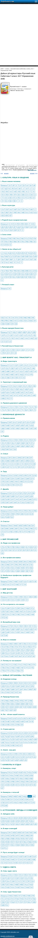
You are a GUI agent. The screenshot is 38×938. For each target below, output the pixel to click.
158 (7, 389)
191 (2, 431)
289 (27, 550)
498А (22, 836)
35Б (23, 209)
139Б (33, 368)
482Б (25, 818)
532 (12, 878)
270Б (26, 528)
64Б (10, 253)
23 (2, 198)
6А (16, 188)
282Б (31, 547)
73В (34, 259)
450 (25, 760)
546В (15, 896)
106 (16, 324)
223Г (29, 475)
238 (28, 493)
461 (35, 782)
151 (20, 378)
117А (6, 338)
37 (35, 209)
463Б (22, 785)
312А (25, 581)
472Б (21, 799)
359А (22, 650)
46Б (26, 224)
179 (34, 410)
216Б (33, 464)
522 (6, 863)
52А (6, 230)
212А (11, 464)
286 (10, 550)
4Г (2, 188)
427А (8, 739)
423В (35, 733)
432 (21, 742)
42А (35, 212)
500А (3, 839)
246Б (29, 499)
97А (17, 318)
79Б (10, 271)
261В (31, 514)
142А (21, 371)
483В (3, 821)
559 (24, 902)
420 (22, 725)
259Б (17, 514)
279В (12, 547)
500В (12, 839)
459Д (22, 782)
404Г (21, 707)
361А (7, 653)
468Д (25, 796)
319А (10, 597)
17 (30, 191)
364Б (11, 656)
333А (8, 614)
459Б (7, 782)
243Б (2, 499)
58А (6, 242)
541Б (31, 884)
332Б (33, 611)
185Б (17, 425)
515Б (2, 859)
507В (3, 845)
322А (12, 600)
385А (27, 686)
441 (33, 754)
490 (35, 824)
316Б (16, 584)
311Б (20, 581)
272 (2, 532)
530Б (34, 875)
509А (27, 845)
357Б (2, 650)
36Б (31, 209)
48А (33, 224)
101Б (20, 321)
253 (32, 502)
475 (11, 803)
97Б (21, 318)
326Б (27, 608)
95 (9, 318)
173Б (25, 407)
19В (10, 195)
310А (10, 581)
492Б (14, 832)
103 (35, 321)
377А (27, 668)
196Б (17, 443)
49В (10, 227)
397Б (16, 701)
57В (34, 238)
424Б (17, 736)
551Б (7, 899)
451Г (25, 772)
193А (25, 440)
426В (3, 739)
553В (21, 899)
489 (31, 824)
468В (15, 796)
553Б (16, 899)
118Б (21, 338)
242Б (26, 496)
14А (10, 191)
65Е (34, 253)
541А (26, 884)
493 (23, 832)
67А (10, 256)
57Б (30, 238)
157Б (2, 389)
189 (31, 428)
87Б (6, 277)
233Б (12, 485)
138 (24, 368)
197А (32, 443)
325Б (17, 608)
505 (20, 842)
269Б (6, 528)
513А (15, 856)
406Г (2, 710)
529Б (25, 875)
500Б (7, 839)
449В (21, 760)
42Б (2, 215)
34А (10, 209)
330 (20, 611)
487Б (12, 824)
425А (22, 736)
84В (31, 274)
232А (3, 485)
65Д (30, 253)
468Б (10, 796)
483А (30, 818)
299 (20, 565)
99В (6, 321)
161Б (30, 389)
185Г (26, 425)
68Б (23, 256)
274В (15, 532)
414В (7, 721)
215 (29, 464)
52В (14, 230)
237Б (19, 493)
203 (10, 458)
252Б (28, 502)
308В (22, 571)
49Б (6, 227)
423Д (7, 736)
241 (17, 496)
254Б (15, 511)
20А (18, 195)
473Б (2, 803)
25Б (18, 198)
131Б (15, 365)
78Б (6, 271)
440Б (29, 754)
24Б (10, 198)
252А (23, 502)
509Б (32, 845)
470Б (7, 799)
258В (12, 514)
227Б (2, 482)
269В (11, 528)
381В (25, 683)
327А (32, 608)
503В (7, 842)
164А (31, 392)
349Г (20, 644)
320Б (30, 597)
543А (12, 887)
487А (7, 824)
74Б (10, 262)
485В (22, 821)
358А (12, 650)
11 (30, 188)
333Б (12, 614)
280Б (22, 547)
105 (12, 324)
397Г (26, 701)
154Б (19, 386)
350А (25, 644)
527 (31, 863)
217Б (17, 467)
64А (6, 253)
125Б (12, 350)
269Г (16, 528)
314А (8, 584)
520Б (28, 859)
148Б (7, 378)
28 (34, 198)
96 (13, 318)
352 (2, 647)
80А (18, 271)
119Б (31, 338)
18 (33, 191)
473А (31, 799)
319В (20, 597)
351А (30, 644)
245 (20, 499)
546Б (10, 896)
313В (3, 584)
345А (12, 632)
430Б (30, 739)
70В (10, 259)
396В (11, 701)
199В (27, 446)
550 (33, 896)
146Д (21, 375)
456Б (12, 779)
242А (21, 496)
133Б (35, 365)
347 (2, 635)
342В (31, 629)
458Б (26, 779)
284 (2, 550)
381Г (29, 683)
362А (27, 653)
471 (12, 799)
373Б (24, 664)
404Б (11, 707)
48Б (2, 227)
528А (10, 875)
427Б (12, 739)
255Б (25, 511)
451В (20, 772)
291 (35, 550)
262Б (7, 517)
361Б (12, 653)
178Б (25, 410)
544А (22, 887)
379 (22, 671)
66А (2, 256)
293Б (15, 562)
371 (10, 664)
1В (13, 185)
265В (25, 525)
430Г (2, 742)
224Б (7, 478)
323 (27, 600)
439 (20, 754)
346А (22, 632)
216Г (7, 467)
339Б (2, 629)
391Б (7, 692)
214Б (25, 464)
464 (27, 785)
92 (10, 288)
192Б (15, 440)
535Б (31, 878)
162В (17, 392)
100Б (10, 321)
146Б (6, 375)
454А (11, 775)
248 (7, 502)
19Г (15, 195)
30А (6, 201)
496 (35, 832)
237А (14, 493)
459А (3, 782)
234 (17, 485)
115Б (33, 335)
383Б (12, 686)
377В (3, 671)
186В (7, 428)
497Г (17, 836)
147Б (31, 375)
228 (7, 482)
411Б (14, 718)
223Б (20, 475)
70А (2, 259)
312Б (29, 581)
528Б (15, 875)
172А (10, 407)
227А (32, 478)
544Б (27, 887)
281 (27, 547)
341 (22, 629)
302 (31, 565)
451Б (15, 772)
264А (10, 525)
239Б (32, 493)
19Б (6, 195)
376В (17, 668)
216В (3, 467)
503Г (12, 842)
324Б (7, 608)
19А (2, 195)
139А (28, 368)
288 (24, 550)
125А (7, 350)
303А (3, 568)
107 (10, 332)
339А (34, 626)
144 (35, 371)
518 (20, 859)
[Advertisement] (19, 22)
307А (3, 571)
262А (3, 517)
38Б (6, 212)
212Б (16, 464)
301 (27, 565)
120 (35, 338)
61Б (6, 245)
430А (25, 739)
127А (27, 350)
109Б (33, 332)
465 (30, 785)
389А (25, 689)
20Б (23, 195)
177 (21, 410)
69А (31, 256)
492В (19, 832)
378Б (17, 671)
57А (26, 238)
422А (20, 733)
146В (11, 375)
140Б (2, 371)
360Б (2, 653)
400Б (17, 704)
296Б (7, 565)
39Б (15, 212)
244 (17, 499)
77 (21, 262)
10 (26, 188)
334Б (27, 614)
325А (12, 608)
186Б (2, 428)
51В (35, 227)
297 (12, 565)
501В (22, 839)
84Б (27, 274)
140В (7, 371)
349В (15, 644)
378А (12, 671)
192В (20, 440)
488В (27, 824)
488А (17, 824)
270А (21, 528)
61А (2, 245)
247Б (2, 502)
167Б (20, 395)
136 (16, 368)
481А (10, 818)
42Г (10, 215)
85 (35, 274)
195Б (7, 443)
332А (29, 611)
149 (12, 378)
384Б (17, 686)
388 (21, 689)
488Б (22, 824)
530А (30, 875)
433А (26, 742)
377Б (32, 668)
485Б (17, 821)
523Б (15, 863)
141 (17, 371)
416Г (26, 721)
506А (25, 842)
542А (3, 887)
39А (10, 212)
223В (25, 475)
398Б (30, 701)
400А (12, 704)
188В (22, 428)
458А (21, 779)
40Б (23, 212)
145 (2, 375)
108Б (19, 332)
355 (20, 647)
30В (14, 201)
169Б (33, 395)
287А (14, 550)
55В (14, 238)
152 (24, 378)
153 (10, 386)
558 (21, 902)
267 (33, 525)
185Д (31, 425)
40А (19, 212)
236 (10, 493)
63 (2, 253)
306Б (31, 568)
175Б (7, 410)
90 (34, 277)
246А (25, 499)
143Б (30, 371)
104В (7, 324)
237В (24, 493)
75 (14, 262)
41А (27, 212)
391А (3, 692)
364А (6, 656)
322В (22, 600)
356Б (29, 647)
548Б (23, 896)
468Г (20, 796)
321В (7, 600)
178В (30, 410)
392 (12, 692)
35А (19, 209)
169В (3, 398)
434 (35, 742)
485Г (27, 821)
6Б (20, 188)
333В (17, 614)
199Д (3, 449)
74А (6, 262)
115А (29, 335)
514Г (34, 856)
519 (24, 859)
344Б (2, 632)
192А (10, 440)
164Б (2, 395)
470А (3, 799)
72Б (18, 259)
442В (12, 757)
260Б (21, 514)
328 (7, 611)
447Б (2, 760)
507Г (7, 845)
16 (26, 191)
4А (27, 185)
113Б (20, 335)
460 (31, 782)
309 (31, 571)
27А (26, 198)
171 (11, 398)
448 (12, 760)
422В (25, 733)
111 (6, 335)
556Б (33, 899)
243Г (12, 499)
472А (16, 799)
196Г (27, 443)
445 (30, 757)
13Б (2, 191)
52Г (18, 230)
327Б (2, 611)
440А (24, 754)
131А (10, 365)
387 (17, 689)
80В (27, 271)
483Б (34, 818)
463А (17, 785)
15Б (18, 191)
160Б (26, 389)
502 (31, 839)
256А (30, 511)
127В (3, 353)
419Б (17, 725)
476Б (20, 803)
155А (24, 386)
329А (11, 611)
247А (35, 499)
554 (25, 899)
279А (3, 547)
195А (3, 443)
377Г (7, 671)
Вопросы (4, 185)
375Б (2, 668)
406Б (29, 707)
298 (16, 565)
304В (22, 568)
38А (2, 212)
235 (20, 485)
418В (7, 725)
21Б (31, 195)
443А (17, 757)
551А (3, 899)
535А (26, 878)
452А (30, 772)
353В (11, 647)
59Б (27, 242)
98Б (25, 318)
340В (17, 629)
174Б (34, 407)
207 (31, 458)
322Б (17, 600)
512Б (10, 856)
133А (30, 365)
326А (22, 608)
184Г (12, 425)
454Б (16, 775)
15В (22, 191)
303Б (7, 568)
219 (25, 467)
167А (15, 395)
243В (7, 499)
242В (31, 496)
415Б (12, 721)
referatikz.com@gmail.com (7, 936)
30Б (10, 201)
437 (21, 745)
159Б (16, 389)
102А (25, 321)
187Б (12, 428)
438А (10, 754)
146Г (16, 375)
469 (34, 796)
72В (22, 259)
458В (31, 779)
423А (30, 733)
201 (11, 449)
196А (12, 443)
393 (16, 692)
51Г (2, 230)
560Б (34, 902)
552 (12, 899)
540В (21, 884)
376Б (12, 668)
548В (28, 896)
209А (22, 461)
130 (15, 353)
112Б (10, 335)
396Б (6, 701)
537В (27, 881)
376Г (22, 668)
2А (20, 185)
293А (10, 562)
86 (2, 277)
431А (7, 742)
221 (33, 467)
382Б (34, 683)
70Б (6, 259)
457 (17, 779)
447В (7, 760)
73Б (30, 259)
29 (2, 201)
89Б (30, 277)
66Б (6, 256)
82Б (6, 274)
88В (22, 277)
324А (3, 608)
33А (2, 209)
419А (12, 725)
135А (6, 368)
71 (14, 259)
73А (26, 259)
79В (14, 271)
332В (3, 614)
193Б (30, 440)
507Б (34, 842)
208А (3, 461)
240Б (7, 496)
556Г (7, 902)
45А (13, 224)
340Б (12, 629)
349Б (10, 644)
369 (2, 664)
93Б (2, 318)
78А (2, 271)
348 (6, 635)
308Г (27, 571)
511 (6, 848)
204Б (19, 458)
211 (7, 464)
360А (32, 650)
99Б (2, 321)
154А (14, 386)
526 (27, 863)
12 (33, 188)
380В (15, 683)
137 (20, 368)
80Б (23, 271)
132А (25, 365)
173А (20, 407)
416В (22, 721)
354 (16, 647)
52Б (10, 230)
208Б (7, 461)
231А (26, 482)
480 (6, 806)
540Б (16, 884)
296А (3, 565)
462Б (7, 785)
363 (2, 656)
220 (29, 467)
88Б (18, 277)
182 (23, 422)
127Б (32, 350)
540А (11, 884)
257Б (2, 514)
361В (17, 653)
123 (10, 342)
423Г (2, 736)
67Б (15, 256)
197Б (2, 446)
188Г (26, 428)
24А (6, 198)
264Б (15, 525)
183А (28, 422)
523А (10, 863)
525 (24, 863)
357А (34, 647)
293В (20, 562)
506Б (29, 842)
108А (14, 332)
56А (18, 238)
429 (21, 739)
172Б (15, 407)
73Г (2, 262)
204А (14, 458)
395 (2, 701)
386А (3, 689)
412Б (24, 718)
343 (35, 629)
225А (12, 478)
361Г (22, 653)
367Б (29, 656)
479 (2, 806)
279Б (7, 547)
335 (2, 618)
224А (3, 478)
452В (3, 775)
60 (35, 242)
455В (31, 775)
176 (17, 410)
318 (25, 584)
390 (34, 689)
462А (3, 785)
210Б (2, 464)
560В (3, 905)
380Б (10, 683)
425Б (27, 736)
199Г (31, 446)
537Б (22, 881)
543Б (17, 887)
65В (22, 253)
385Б (32, 686)
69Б (35, 256)
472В (26, 799)
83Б (15, 274)
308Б (17, 571)
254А (10, 511)
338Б (20, 626)
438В (15, 754)
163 (27, 392)
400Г (27, 704)
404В (16, 707)
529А (20, 875)
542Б (7, 887)
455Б (26, 775)
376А (7, 668)
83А (10, 274)
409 (15, 710)
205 (23, 458)
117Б (11, 338)
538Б (2, 884)
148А (3, 378)
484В (12, 821)
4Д (6, 188)
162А (8, 392)
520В (33, 859)
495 (31, 832)
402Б (2, 707)
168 (24, 395)
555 (29, 899)
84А (23, 274)
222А (10, 475)
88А (14, 277)
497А (3, 836)
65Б (18, 253)
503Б (2, 842)
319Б (15, 597)
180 (10, 422)
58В (14, 242)
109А (29, 332)
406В (34, 707)
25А (14, 198)
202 (15, 449)
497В (12, 836)
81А (31, 271)
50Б (27, 227)
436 (17, 745)
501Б (17, 839)
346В (27, 632)
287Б (19, 550)
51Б (31, 227)
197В (7, 446)
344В (7, 632)
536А (8, 881)
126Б (22, 350)
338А (15, 626)
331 (24, 611)
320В (35, 597)
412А (19, 718)
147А (26, 375)
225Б (17, 478)
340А (7, 629)
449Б (16, 760)
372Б (14, 664)
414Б (2, 721)
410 (10, 718)
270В (31, 528)
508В (22, 845)
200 (7, 449)
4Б (31, 185)
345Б (17, 632)
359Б (27, 650)
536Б (12, 881)
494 (27, 832)
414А (33, 718)
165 (7, 395)
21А (27, 195)
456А (7, 779)
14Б (15, 191)
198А (12, 446)
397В (21, 701)
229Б (11, 482)
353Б (6, 647)
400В (22, 704)
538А (32, 881)
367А (24, 656)
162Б (12, 392)
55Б (10, 238)
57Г (2, 242)
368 (33, 656)
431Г (17, 742)
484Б (7, 821)
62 (10, 245)
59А (22, 242)
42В (6, 215)
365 (16, 656)
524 (20, 863)
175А (3, 410)
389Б (30, 689)
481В (20, 818)
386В (12, 689)
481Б (15, 818)
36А (27, 209)
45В (21, 224)
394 (20, 692)
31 (18, 201)
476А (15, 803)
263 (12, 517)
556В (3, 902)
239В (3, 496)
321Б (2, 600)
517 (17, 859)
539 (7, 884)
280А (17, 547)
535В (3, 881)
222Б (15, 475)
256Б (34, 511)
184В (7, 425)
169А (29, 395)
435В (12, 745)
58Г (18, 242)
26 (22, 198)
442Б (7, 757)
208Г (17, 461)
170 (7, 398)
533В (21, 878)
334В (32, 614)
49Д (18, 227)
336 (6, 618)
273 (6, 532)
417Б (31, 721)
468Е (29, 796)
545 (31, 887)
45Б (17, 224)
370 (6, 664)
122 (6, 342)
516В (12, 859)
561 (7, 905)
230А (16, 482)
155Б (29, 386)
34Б (15, 209)
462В (12, 785)
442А (3, 757)
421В (15, 733)
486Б (2, 824)
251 (18, 502)
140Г (12, 371)
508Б (17, 845)
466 (34, 785)
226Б (27, 478)
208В (12, 461)
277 (33, 532)
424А (12, 736)
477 (29, 803)
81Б (35, 271)
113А (15, 335)
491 (10, 832)
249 (11, 502)
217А (12, 467)
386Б (7, 689)
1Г (17, 185)
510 (2, 848)
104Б (2, 324)
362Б (32, 653)
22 (35, 195)
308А (12, 571)
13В (6, 191)
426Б (32, 736)
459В (12, 782)
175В (12, 410)
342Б (26, 629)
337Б (10, 626)
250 (15, 502)
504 (17, 842)
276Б (28, 532)
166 (11, 395)
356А (24, 647)
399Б (7, 704)
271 (35, 528)
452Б (34, 772)
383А (8, 686)
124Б (2, 350)
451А (10, 772)
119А (26, 338)
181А (14, 422)
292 (2, 553)
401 (31, 704)
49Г (14, 227)
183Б (32, 422)
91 (2, 280)
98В (29, 318)
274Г (20, 532)
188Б (17, 428)
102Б (30, 321)
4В (34, 185)
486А (32, 821)
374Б (28, 664)
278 (2, 535)
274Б (10, 532)
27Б (30, 198)
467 (2, 788)
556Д (12, 902)
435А (3, 745)
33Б (6, 209)
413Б (28, 718)
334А (22, 614)
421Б (10, 733)
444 (27, 757)
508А (12, 845)
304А (12, 568)
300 (24, 565)
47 (29, 224)
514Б (24, 856)
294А (25, 562)
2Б (24, 185)
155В (33, 386)
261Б (26, 514)
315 (12, 584)
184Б (2, 425)
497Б (7, 836)
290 (31, 550)
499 (31, 836)
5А (9, 188)
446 (34, 757)
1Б (10, 185)
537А (17, 881)
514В (29, 856)
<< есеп (4, 173)
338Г (29, 626)
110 (2, 335)
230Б (21, 482)
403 (7, 707)
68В (27, 256)
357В (7, 650)
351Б (34, 644)
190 (35, 428)
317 (21, 584)
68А (19, 256)
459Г (17, 782)
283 (35, 547)
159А (11, 389)
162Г (22, 392)
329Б (16, 611)
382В (3, 686)
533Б (16, 878)
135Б (11, 368)
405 (25, 707)
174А (30, 407)
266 (29, 525)
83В (19, 274)
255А (20, 511)
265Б (20, 525)
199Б (22, 446)
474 (7, 803)
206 (27, 458)
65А (14, 253)
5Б (13, 188)
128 (7, 353)
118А (16, 338)
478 (33, 803)
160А (21, 389)
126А (17, 350)
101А (16, 321)
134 (2, 368)
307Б (7, 571)
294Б (30, 562)
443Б (22, 757)
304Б (17, 568)
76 (18, 262)
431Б (12, 742)
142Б (26, 371)
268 (2, 528)
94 (6, 318)
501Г (27, 839)
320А (25, 597)
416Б (17, 721)
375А (33, 664)
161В (3, 392)
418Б (2, 725)
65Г (26, 253)
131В (20, 365)
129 (11, 353)
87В (10, 277)
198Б (17, 446)
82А (2, 274)
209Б (27, 461)
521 (2, 863)
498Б (27, 836)
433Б (30, 742)
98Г (33, 318)
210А (32, 461)
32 (21, 201)
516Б (7, 859)
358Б (17, 650)
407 (7, 710)
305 (27, 568)
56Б (22, 238)
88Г (26, 277)
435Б (7, 745)
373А (19, 664)
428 (17, 739)
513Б (20, 856)
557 (17, 902)
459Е (27, 782)
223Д (34, 475)
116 (2, 338)
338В (25, 626)
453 (7, 775)
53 (22, 230)
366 (20, 656)
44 (10, 224)
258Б (7, 514)
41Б (31, 212)
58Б (10, 242)
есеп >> (33, 173)
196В (22, 443)
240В (12, 496)
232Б (7, 485)
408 (11, 710)
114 (24, 335)
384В (22, 686)
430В (35, 739)
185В (22, 425)
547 (19, 896)
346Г (32, 632)
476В (25, 803)
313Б (34, 581)
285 (6, 550)
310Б (15, 581)
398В (3, 704)
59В (31, 242)
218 (22, 467)
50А (22, 227)
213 (20, 464)
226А (22, 478)
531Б (2, 878)
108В (24, 332)
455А (21, 775)
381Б (20, 683)
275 (24, 532)
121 (2, 342)
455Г (2, 779)
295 (34, 562)
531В (7, 878)
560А (29, 902)
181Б (19, 422)
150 (16, 378)
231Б (30, 482)
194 (34, 440)
